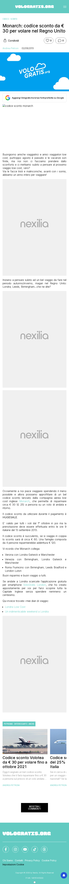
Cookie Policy (49, 860)
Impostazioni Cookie (13, 864)
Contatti (19, 860)
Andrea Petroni (10, 48)
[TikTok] (32, 847)
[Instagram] (13, 847)
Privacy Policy (32, 860)
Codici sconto (10, 19)
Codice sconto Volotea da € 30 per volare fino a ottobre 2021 (25, 762)
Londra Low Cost (15, 606)
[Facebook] (4, 847)
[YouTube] (23, 847)
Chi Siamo (8, 860)
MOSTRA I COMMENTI (34, 807)
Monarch (24, 501)
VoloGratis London (34, 584)
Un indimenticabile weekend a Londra (27, 611)
